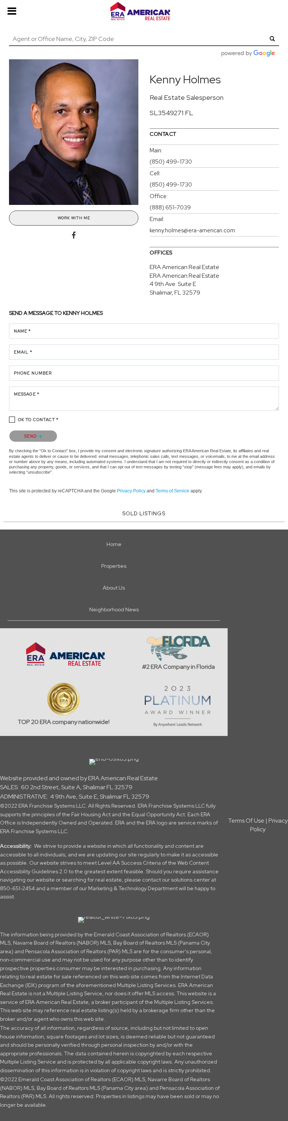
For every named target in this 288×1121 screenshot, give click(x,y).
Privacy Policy (131, 491)
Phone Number (33, 373)
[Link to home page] (143, 11)
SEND (31, 436)
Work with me (74, 217)
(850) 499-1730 (171, 162)
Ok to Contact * (38, 419)
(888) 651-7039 (170, 207)
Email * (23, 352)
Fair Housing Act (91, 814)
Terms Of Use (246, 821)
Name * (22, 331)
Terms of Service (172, 491)
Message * (26, 394)
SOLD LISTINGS (143, 513)
